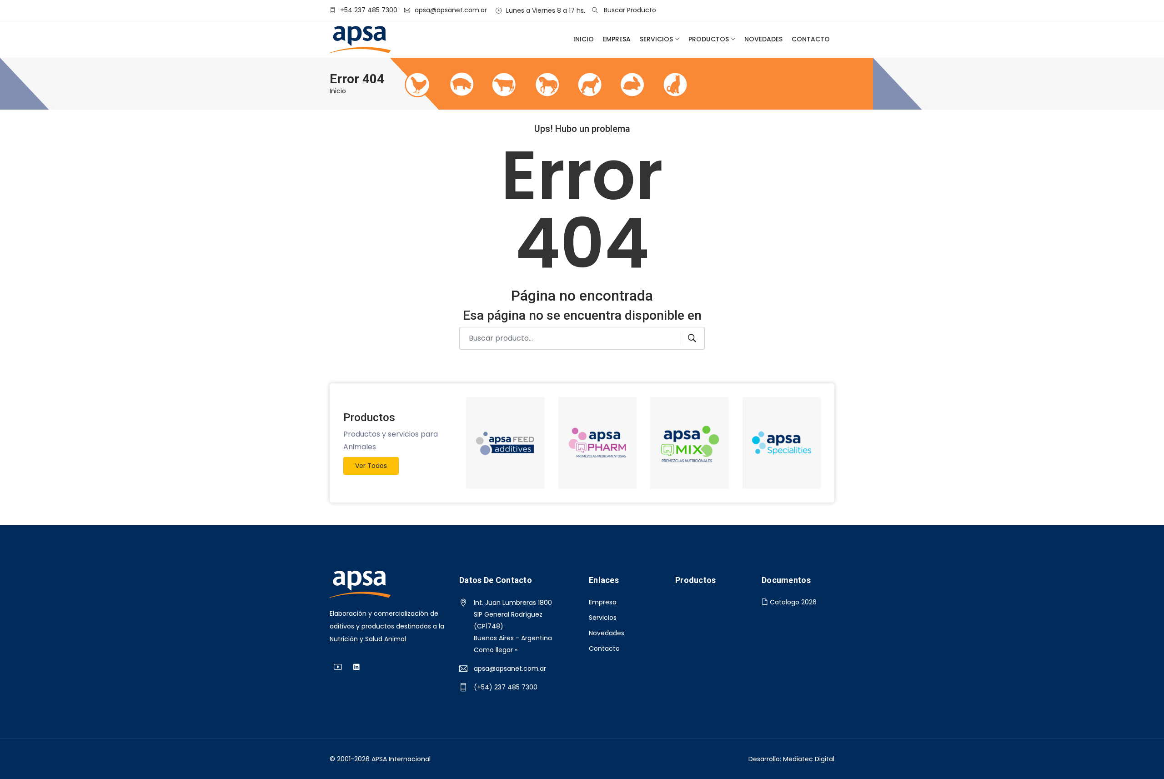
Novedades (763, 39)
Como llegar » (495, 649)
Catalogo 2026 (792, 602)
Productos (708, 39)
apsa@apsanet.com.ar (510, 668)
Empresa (617, 39)
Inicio (583, 39)
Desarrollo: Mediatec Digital (791, 759)
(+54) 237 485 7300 (505, 687)
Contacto (811, 39)
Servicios (656, 39)
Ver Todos (371, 465)
